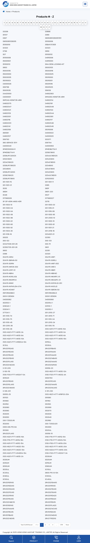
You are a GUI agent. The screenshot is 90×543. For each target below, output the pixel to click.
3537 (47, 195)
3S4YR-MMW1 (8, 283)
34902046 (49, 123)
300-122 (6, 241)
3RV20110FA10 (8, 482)
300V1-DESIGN (8, 296)
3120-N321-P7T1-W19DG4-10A (14, 342)
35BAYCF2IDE (50, 45)
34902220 (7, 123)
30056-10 (49, 433)
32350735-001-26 (10, 247)
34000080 (49, 299)
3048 (5, 195)
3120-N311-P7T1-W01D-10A (55, 329)
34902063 (49, 94)
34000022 (49, 133)
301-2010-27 (50, 313)
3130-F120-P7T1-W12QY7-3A (56, 453)
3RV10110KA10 (50, 512)
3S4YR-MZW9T (9, 290)
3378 (47, 201)
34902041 (7, 110)
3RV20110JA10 (8, 384)
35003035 (7, 77)
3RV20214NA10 (9, 388)
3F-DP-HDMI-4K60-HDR (12, 201)
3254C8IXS (49, 159)
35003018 (49, 71)
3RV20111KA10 (8, 355)
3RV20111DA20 (50, 496)
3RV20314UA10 (51, 388)
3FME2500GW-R (9, 149)
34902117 (49, 120)
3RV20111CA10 (50, 381)
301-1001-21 (49, 228)
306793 (6, 139)
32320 (47, 254)
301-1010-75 (7, 319)
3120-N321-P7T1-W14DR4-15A (14, 453)
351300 (6, 430)
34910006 (49, 58)
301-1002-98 (8, 218)
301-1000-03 (50, 205)
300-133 (48, 241)
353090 (48, 407)
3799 (5, 51)
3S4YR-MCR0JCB (10, 277)
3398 (5, 254)
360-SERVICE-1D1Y (10, 143)
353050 (6, 417)
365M (5, 192)
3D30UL (48, 345)
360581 (6, 133)
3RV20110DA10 (8, 486)
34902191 (49, 103)
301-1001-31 (7, 185)
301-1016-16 (7, 234)
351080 (48, 398)
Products (16, 12)
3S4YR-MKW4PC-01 (53, 280)
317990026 (7, 198)
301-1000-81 (50, 224)
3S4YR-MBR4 (8, 273)
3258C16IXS (50, 152)
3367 (5, 38)
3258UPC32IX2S (9, 156)
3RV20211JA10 (8, 433)
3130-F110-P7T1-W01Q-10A (55, 437)
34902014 (49, 100)
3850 (5, 67)
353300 (48, 427)
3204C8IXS (49, 172)
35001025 (49, 87)
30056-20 (49, 368)
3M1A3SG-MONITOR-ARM (54, 97)
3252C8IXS (7, 159)
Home (8, 12)
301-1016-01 (49, 208)
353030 (48, 414)
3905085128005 (9, 41)
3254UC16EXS (50, 175)
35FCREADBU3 (51, 293)
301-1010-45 (7, 322)
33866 (47, 31)
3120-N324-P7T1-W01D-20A (56, 450)
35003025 (49, 74)
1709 (61, 525)
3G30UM (6, 460)
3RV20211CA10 (8, 492)
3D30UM (48, 456)
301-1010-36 (7, 329)
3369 (47, 35)
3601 (47, 247)
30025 (5, 237)
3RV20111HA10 (8, 499)
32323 (47, 48)
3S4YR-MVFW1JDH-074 (12, 286)
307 (4, 54)
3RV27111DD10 (50, 518)
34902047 (7, 107)
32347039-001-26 (10, 244)
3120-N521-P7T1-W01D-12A (55, 371)
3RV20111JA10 (8, 362)
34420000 (7, 94)
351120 (5, 398)
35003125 (49, 67)
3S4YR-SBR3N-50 (52, 290)
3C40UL (48, 479)
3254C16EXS (50, 162)
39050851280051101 (53, 38)
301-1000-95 (50, 214)
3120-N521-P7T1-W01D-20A (56, 447)
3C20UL (6, 473)
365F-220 (49, 192)
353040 (48, 417)
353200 (6, 424)
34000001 (7, 97)
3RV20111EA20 (50, 499)
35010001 (48, 80)
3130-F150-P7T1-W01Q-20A (55, 443)
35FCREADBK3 (8, 293)
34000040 (7, 146)
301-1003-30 (8, 231)
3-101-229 (7, 368)
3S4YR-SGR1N (8, 264)
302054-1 (49, 303)
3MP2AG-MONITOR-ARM (12, 100)
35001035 (7, 90)
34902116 (6, 120)
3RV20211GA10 (50, 492)
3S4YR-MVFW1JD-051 (53, 283)
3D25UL (6, 469)
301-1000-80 (8, 224)
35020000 (7, 74)
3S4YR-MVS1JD (51, 286)
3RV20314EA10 (51, 515)
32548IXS (7, 169)
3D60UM (48, 466)
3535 (5, 188)
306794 (48, 143)
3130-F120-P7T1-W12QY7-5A (14, 375)
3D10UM (6, 378)
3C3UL (5, 345)
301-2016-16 (49, 231)
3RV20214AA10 (51, 362)
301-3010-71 (49, 316)
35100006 (49, 41)
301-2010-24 (50, 322)
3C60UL (6, 476)
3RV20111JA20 (50, 505)
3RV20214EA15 (8, 518)
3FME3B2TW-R (9, 152)
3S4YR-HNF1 (50, 257)
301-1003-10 (7, 205)
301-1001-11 (49, 182)
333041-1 (6, 309)
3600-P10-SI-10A (51, 473)
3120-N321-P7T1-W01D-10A (13, 339)
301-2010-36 (8, 326)
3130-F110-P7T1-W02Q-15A (55, 440)
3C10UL (48, 469)
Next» (67, 525)
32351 (47, 250)
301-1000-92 (8, 228)
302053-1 (6, 303)
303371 (48, 139)
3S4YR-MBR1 (50, 270)
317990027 (49, 198)
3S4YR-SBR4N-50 (10, 260)
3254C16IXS (50, 169)
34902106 (7, 130)
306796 (6, 87)
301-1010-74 (7, 316)
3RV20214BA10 (51, 358)
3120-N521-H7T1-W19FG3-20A (57, 394)
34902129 (7, 113)
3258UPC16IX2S (9, 165)
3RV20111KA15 (8, 512)
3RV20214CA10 (51, 509)
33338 (5, 31)
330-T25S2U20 (51, 424)
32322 (5, 48)
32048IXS (49, 165)
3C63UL (48, 476)
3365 (47, 185)
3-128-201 (7, 391)
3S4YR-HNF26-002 (10, 267)
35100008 (7, 58)
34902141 (6, 126)
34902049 (49, 107)
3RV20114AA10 (50, 355)
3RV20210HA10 (51, 482)
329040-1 (6, 306)
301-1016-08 (50, 211)
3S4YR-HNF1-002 (52, 264)
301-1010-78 (49, 326)
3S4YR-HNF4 (50, 267)
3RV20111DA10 (8, 352)
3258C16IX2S (8, 175)
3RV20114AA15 (8, 509)
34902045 (49, 126)
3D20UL (48, 430)
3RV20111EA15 (50, 502)
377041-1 (6, 313)
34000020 (49, 136)
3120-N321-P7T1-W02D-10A (13, 450)
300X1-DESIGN (50, 296)
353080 (6, 407)
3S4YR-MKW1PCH (10, 280)
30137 (5, 35)
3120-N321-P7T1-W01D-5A (55, 332)
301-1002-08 (8, 214)
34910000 (49, 61)
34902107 (7, 136)
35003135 (7, 71)
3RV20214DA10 (9, 365)
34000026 (7, 84)
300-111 (48, 244)
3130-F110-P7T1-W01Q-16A (13, 440)
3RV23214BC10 (9, 502)
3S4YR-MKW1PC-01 (52, 277)
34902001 (7, 116)
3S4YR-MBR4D (51, 273)
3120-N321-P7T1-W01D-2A (13, 456)
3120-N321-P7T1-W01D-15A (55, 339)
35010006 (49, 130)
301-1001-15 (7, 182)
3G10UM (6, 463)
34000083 (49, 146)
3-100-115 (6, 371)
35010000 (49, 77)
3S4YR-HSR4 (8, 257)
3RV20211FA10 (8, 496)
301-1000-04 (8, 208)
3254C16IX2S (8, 162)
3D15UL (48, 342)
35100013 (6, 64)
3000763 (48, 378)
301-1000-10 (49, 221)
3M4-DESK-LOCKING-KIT (54, 64)
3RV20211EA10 (8, 358)
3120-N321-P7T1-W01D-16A (13, 437)
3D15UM (48, 463)
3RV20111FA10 (50, 486)
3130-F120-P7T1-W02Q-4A (55, 375)
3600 (5, 250)
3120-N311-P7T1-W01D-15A (13, 443)
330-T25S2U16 (9, 420)
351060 (6, 401)
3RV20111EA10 (8, 381)
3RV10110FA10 (8, 505)
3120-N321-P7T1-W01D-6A (55, 335)
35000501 (7, 61)
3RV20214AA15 (51, 384)
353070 (48, 411)
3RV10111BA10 (8, 515)
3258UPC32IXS (9, 172)
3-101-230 (49, 391)
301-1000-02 (8, 221)
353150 (6, 404)
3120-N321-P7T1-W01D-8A (13, 335)
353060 (6, 411)
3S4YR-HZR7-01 (9, 270)
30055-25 (7, 394)
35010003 (7, 80)
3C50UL (6, 479)
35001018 (49, 84)
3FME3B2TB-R (51, 149)
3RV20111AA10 (50, 352)
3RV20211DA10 (50, 489)
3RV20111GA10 (8, 348)
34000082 (7, 299)
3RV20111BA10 (50, 348)
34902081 (49, 116)
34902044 (49, 113)
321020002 (49, 179)
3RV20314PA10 (51, 365)
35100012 (48, 54)
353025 (6, 414)
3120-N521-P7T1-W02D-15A (13, 447)
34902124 (49, 110)
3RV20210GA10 (9, 489)
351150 (47, 401)
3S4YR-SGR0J (50, 260)
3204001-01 (49, 234)
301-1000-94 (8, 211)
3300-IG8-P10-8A (10, 427)
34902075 (7, 103)
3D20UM (48, 460)
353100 (48, 404)
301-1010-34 (50, 319)
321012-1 (48, 306)
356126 (48, 90)
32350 (47, 237)
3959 (47, 51)
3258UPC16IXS (9, 179)
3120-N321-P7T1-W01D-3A (13, 332)
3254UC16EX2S (51, 156)
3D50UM (6, 466)
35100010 (6, 45)
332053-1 (49, 309)
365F (47, 188)
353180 (48, 420)
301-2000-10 (50, 218)
